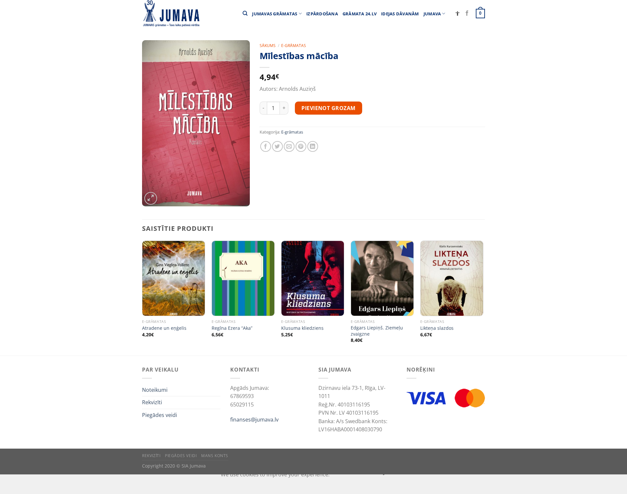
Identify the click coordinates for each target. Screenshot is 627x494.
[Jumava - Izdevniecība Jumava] (171, 13)
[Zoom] (150, 198)
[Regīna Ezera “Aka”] (243, 278)
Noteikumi (155, 389)
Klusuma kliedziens (302, 328)
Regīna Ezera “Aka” (232, 328)
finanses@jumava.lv (254, 419)
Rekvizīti (152, 402)
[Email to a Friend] (289, 146)
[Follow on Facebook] (467, 13)
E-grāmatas (293, 45)
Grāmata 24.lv (360, 14)
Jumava (432, 14)
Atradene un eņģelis (164, 328)
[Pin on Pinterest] (301, 146)
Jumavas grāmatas (274, 14)
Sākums (268, 45)
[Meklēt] (245, 13)
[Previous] (142, 297)
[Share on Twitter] (277, 146)
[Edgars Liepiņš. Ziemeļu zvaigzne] (382, 278)
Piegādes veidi (159, 415)
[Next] (483, 297)
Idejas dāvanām (400, 14)
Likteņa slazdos (437, 328)
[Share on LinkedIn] (312, 146)
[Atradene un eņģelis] (173, 278)
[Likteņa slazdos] (451, 278)
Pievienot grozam (328, 108)
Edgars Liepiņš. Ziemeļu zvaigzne (377, 331)
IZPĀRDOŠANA (322, 14)
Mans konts (214, 455)
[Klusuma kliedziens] (312, 278)
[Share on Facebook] (265, 146)
